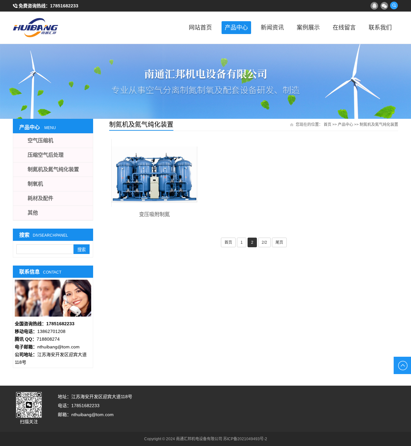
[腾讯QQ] (374, 5)
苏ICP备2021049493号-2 (245, 439)
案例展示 (308, 27)
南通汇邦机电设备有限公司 (45, 27)
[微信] (384, 5)
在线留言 (344, 27)
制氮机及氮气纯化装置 (379, 124)
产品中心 (236, 27)
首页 (327, 124)
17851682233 (64, 5)
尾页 (279, 242)
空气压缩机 (40, 140)
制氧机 (35, 184)
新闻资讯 (272, 27)
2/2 (264, 242)
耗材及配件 (40, 198)
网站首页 (200, 27)
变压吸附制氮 (154, 214)
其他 (33, 212)
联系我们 (380, 27)
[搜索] (394, 5)
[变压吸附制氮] (154, 173)
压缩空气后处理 (46, 155)
